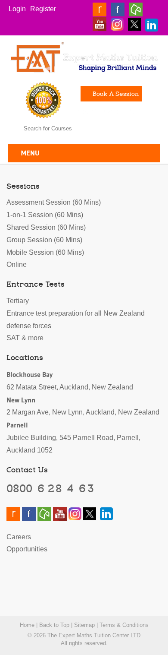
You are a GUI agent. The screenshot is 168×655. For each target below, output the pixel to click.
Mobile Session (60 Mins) (45, 252)
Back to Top (54, 625)
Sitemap (84, 625)
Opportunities (26, 549)
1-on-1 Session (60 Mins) (44, 214)
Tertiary (17, 300)
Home (27, 625)
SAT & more (25, 338)
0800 (50, 487)
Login (17, 9)
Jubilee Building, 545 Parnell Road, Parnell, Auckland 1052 (73, 437)
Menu (29, 153)
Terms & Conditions (124, 625)
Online (16, 264)
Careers (18, 537)
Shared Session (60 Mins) (46, 227)
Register (43, 9)
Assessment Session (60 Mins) (53, 202)
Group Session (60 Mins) (44, 240)
